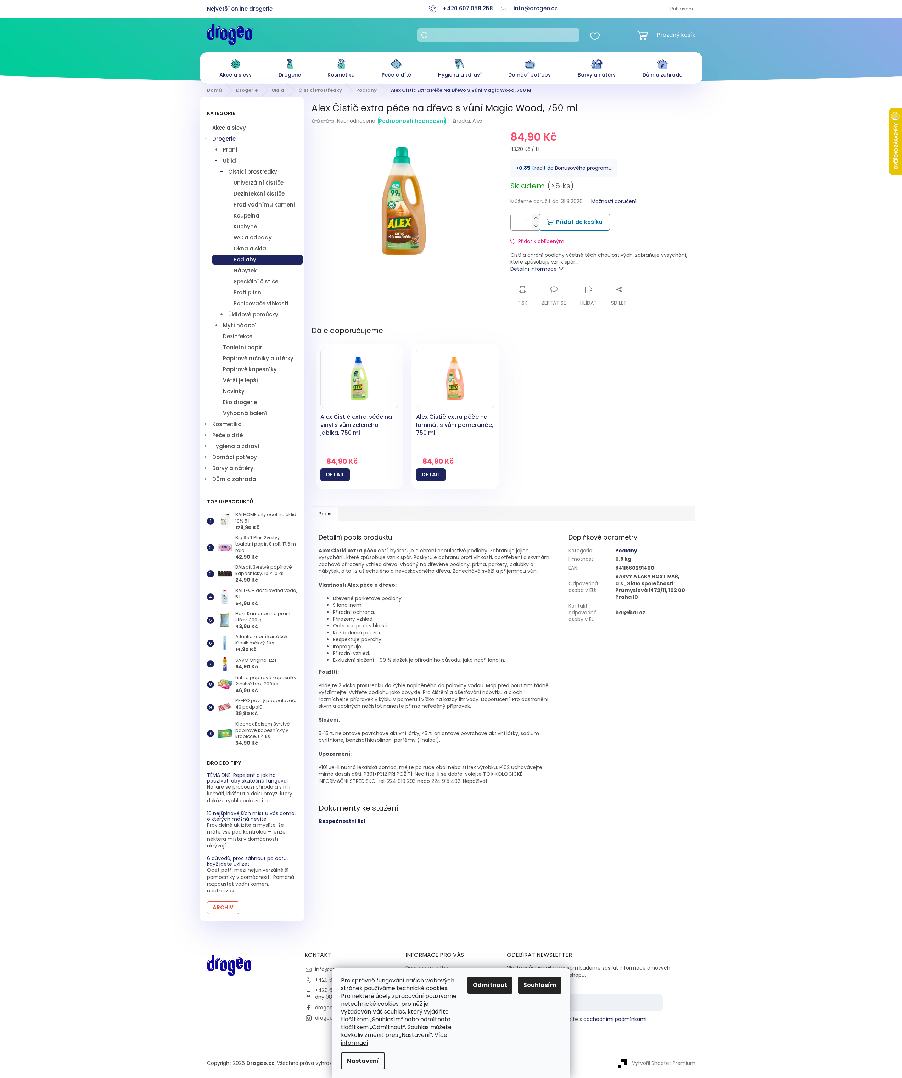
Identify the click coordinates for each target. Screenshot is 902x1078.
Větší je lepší (240, 380)
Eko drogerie (240, 402)
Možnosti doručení (614, 201)
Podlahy (245, 259)
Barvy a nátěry (232, 468)
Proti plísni (248, 292)
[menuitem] (235, 66)
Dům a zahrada (234, 479)
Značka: (467, 120)
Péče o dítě (227, 435)
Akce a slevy (229, 127)
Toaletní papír (242, 347)
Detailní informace (533, 268)
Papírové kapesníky (250, 369)
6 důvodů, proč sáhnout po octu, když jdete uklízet (247, 861)
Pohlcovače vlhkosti (261, 303)
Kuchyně (245, 226)
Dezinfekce (237, 336)
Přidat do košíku (579, 222)
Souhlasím (539, 985)
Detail (335, 474)
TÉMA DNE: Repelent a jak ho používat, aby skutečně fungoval (247, 778)
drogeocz (326, 1007)
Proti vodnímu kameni (264, 204)
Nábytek (245, 270)
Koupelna (246, 215)
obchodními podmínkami (614, 1019)
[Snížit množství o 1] (535, 226)
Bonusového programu (583, 167)
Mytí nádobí (240, 325)
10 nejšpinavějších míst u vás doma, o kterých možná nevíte (251, 816)
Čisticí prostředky (252, 171)
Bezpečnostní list (342, 821)
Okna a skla (250, 248)
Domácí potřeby (234, 457)
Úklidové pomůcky (253, 314)
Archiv (223, 907)
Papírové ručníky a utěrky (258, 358)
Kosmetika (227, 424)
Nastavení (363, 1061)
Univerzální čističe (259, 182)
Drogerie (224, 138)
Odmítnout (490, 985)
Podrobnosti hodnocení (412, 121)
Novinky (234, 391)
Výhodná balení (245, 413)
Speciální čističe (256, 281)
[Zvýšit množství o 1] (535, 218)
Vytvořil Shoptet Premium (663, 1063)
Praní (230, 149)
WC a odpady (253, 237)
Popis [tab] (325, 513)
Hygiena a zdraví (235, 446)
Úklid (229, 160)
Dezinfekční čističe (259, 193)
